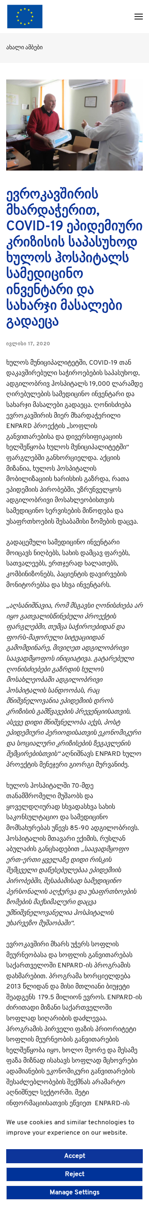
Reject (74, 1174)
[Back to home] (24, 16)
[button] (139, 16)
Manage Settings (75, 1192)
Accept (74, 1156)
